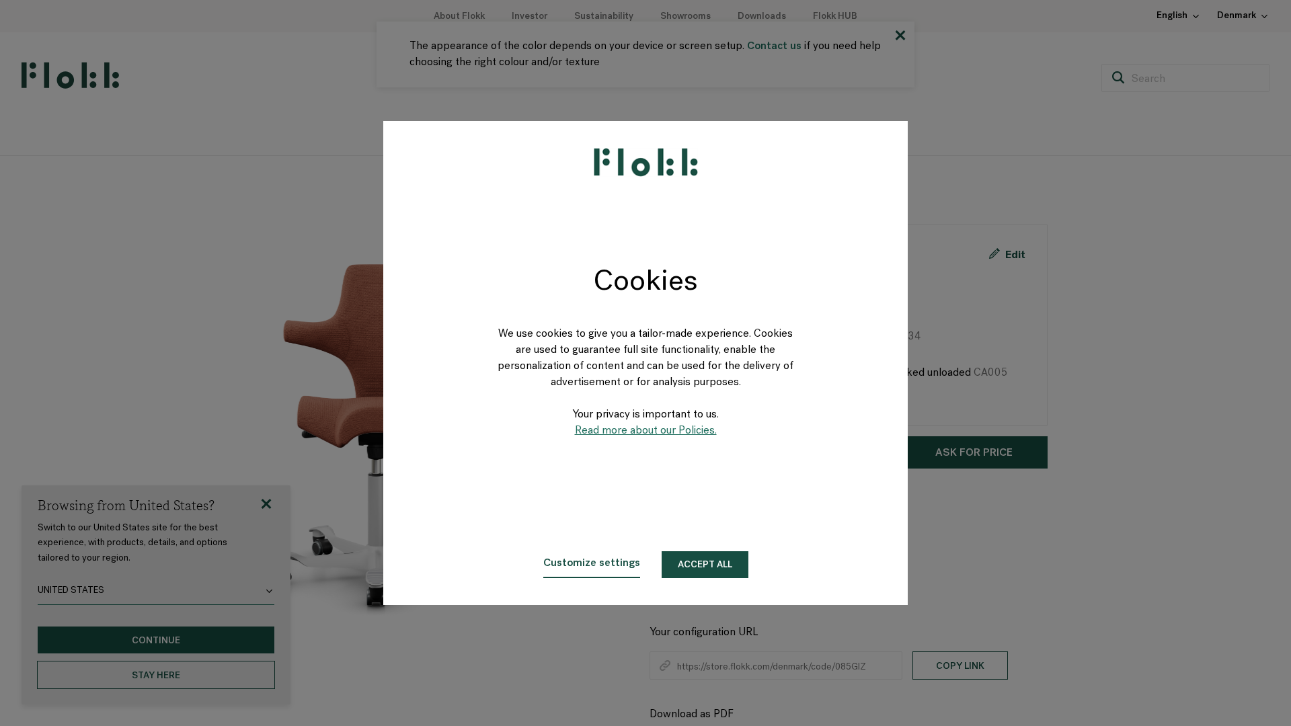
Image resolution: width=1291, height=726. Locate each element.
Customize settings (591, 563)
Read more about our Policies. (646, 431)
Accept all (705, 565)
